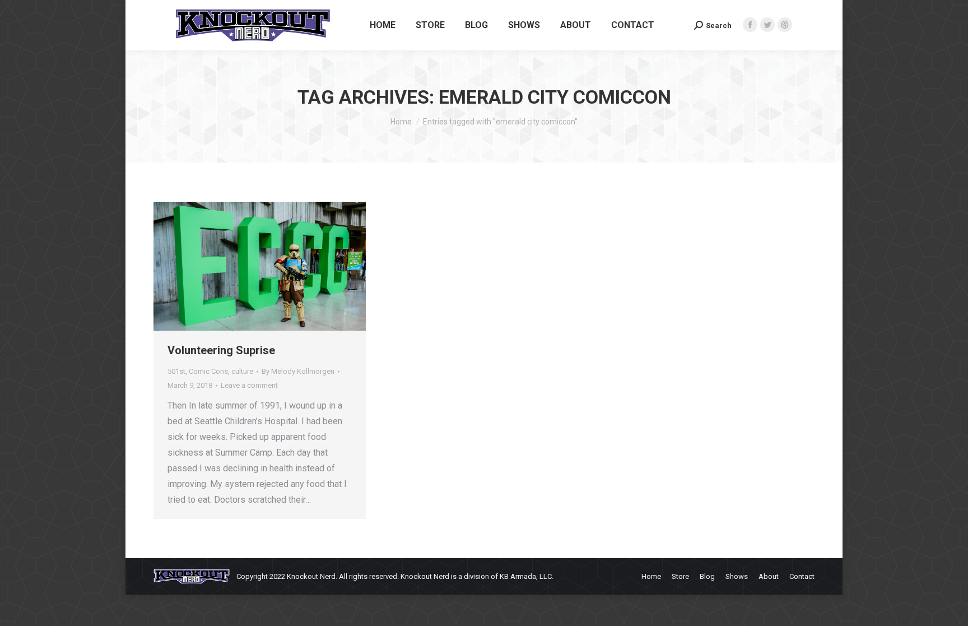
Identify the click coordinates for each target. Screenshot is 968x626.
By (298, 371)
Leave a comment (249, 385)
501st (176, 371)
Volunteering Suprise (221, 350)
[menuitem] (382, 25)
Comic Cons (208, 371)
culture (242, 371)
